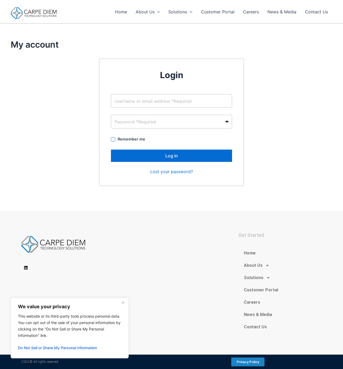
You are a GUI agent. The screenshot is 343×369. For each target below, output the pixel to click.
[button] (157, 11)
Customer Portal (261, 289)
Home (250, 253)
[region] (70, 328)
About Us (253, 265)
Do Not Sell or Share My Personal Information (57, 347)
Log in (171, 155)
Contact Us (255, 326)
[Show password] (227, 121)
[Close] (123, 302)
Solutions (253, 277)
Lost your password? (171, 171)
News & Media (258, 314)
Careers (252, 302)
